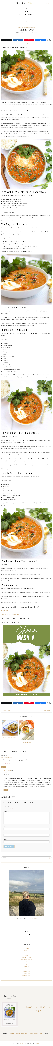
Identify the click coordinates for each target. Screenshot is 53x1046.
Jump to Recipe (26, 43)
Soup (26, 969)
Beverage (26, 948)
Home (26, 8)
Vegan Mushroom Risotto (9, 737)
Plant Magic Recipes (26, 14)
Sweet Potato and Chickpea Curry (10, 614)
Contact (46, 1033)
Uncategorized (26, 971)
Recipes (20, 27)
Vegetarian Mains (29, 27)
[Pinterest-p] (49, 3)
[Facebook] (23, 935)
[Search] (50, 858)
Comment (7, 811)
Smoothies (26, 966)
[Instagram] (46, 3)
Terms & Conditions (36, 1033)
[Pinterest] (29, 935)
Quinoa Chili (4, 610)
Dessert (26, 952)
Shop (26, 21)
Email (5, 833)
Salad (26, 964)
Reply (3, 767)
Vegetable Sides (26, 973)
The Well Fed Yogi (7, 770)
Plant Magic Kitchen (26, 17)
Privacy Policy (15, 1033)
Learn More (33, 918)
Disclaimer (24, 1033)
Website (6, 839)
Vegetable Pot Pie (26, 742)
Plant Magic (23, 1043)
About (26, 11)
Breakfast (26, 950)
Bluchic (37, 1043)
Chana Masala (26, 29)
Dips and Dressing (26, 957)
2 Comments (26, 32)
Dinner (26, 955)
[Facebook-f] (51, 3)
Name (5, 826)
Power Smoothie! (45, 710)
